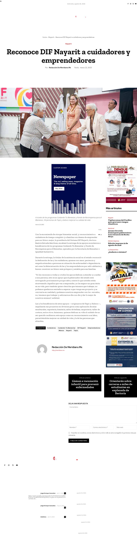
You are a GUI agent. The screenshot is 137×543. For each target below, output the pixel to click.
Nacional (111, 228)
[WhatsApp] (73, 76)
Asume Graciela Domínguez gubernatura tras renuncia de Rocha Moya (119, 234)
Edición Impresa (113, 241)
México (61, 330)
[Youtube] (135, 4)
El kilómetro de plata (79, 519)
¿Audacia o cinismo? (117, 252)
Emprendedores (94, 328)
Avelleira (43, 517)
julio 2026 (104, 494)
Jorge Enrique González (48, 493)
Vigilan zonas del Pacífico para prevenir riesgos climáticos (120, 222)
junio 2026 (104, 497)
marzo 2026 (105, 507)
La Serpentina (113, 249)
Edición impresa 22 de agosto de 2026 (118, 244)
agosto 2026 (105, 491)
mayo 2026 (105, 501)
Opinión (73, 515)
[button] (96, 26)
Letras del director (34, 493)
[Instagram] (130, 4)
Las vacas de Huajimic (39, 503)
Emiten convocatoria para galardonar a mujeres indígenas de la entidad (81, 488)
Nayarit (51, 37)
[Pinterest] (68, 76)
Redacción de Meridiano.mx (60, 68)
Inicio (45, 37)
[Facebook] (128, 4)
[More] (78, 76)
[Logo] (82, 17)
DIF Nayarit (81, 328)
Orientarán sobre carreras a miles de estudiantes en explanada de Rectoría (120, 387)
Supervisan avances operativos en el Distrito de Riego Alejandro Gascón (82, 499)
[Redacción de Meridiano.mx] (43, 349)
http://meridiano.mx (58, 350)
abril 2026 (104, 504)
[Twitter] (133, 4)
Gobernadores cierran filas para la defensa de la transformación (81, 510)
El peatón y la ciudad (38, 514)
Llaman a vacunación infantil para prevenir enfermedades (85, 384)
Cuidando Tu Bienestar (66, 328)
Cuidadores (51, 328)
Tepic (76, 330)
